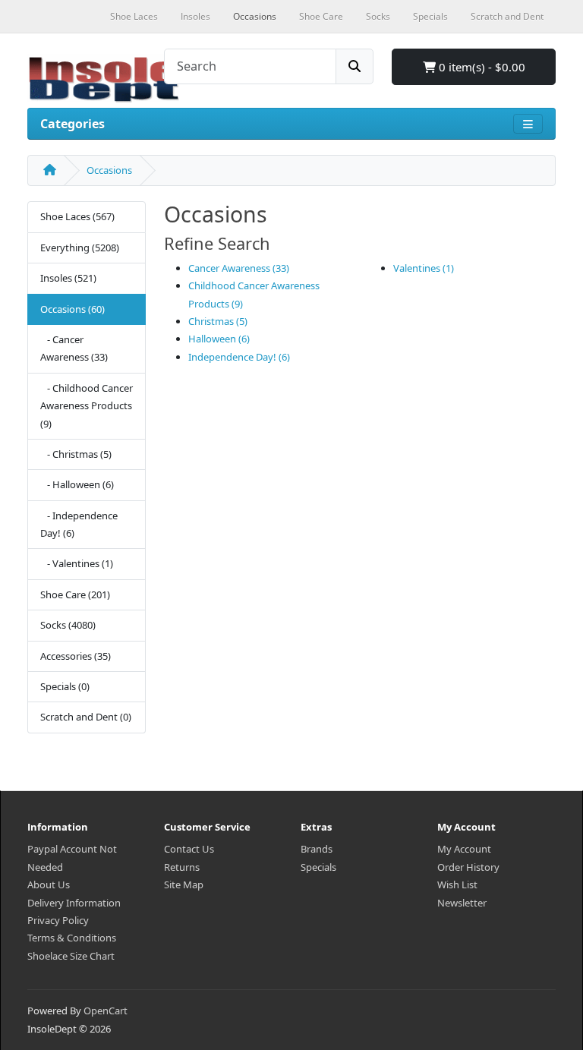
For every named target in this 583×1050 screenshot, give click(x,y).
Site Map (183, 884)
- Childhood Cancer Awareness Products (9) (86, 405)
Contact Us (189, 849)
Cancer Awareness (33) (238, 268)
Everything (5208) (79, 247)
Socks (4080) (68, 625)
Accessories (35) (75, 656)
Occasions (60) (72, 309)
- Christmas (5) (76, 454)
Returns (182, 867)
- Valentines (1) (76, 563)
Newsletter (462, 903)
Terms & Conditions (71, 937)
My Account (464, 849)
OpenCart (106, 1010)
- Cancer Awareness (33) (74, 348)
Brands (316, 849)
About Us (48, 884)
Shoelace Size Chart (71, 956)
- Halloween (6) (77, 484)
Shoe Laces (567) (77, 216)
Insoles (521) (68, 278)
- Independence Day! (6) (79, 524)
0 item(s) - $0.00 (480, 66)
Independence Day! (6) (239, 357)
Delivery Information (74, 903)
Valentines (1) (423, 268)
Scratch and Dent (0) (85, 717)
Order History (468, 867)
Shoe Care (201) (75, 594)
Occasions (109, 170)
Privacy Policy (58, 920)
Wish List (457, 884)
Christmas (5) (217, 321)
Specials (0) (65, 686)
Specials (318, 867)
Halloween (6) (219, 338)
